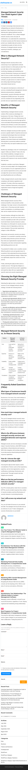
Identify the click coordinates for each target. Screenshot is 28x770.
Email (3, 656)
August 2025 (4, 731)
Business (3, 744)
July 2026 (3, 723)
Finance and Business (6, 747)
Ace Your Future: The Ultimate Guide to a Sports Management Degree (14, 531)
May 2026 (3, 726)
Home (2, 7)
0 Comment (14, 19)
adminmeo (10, 516)
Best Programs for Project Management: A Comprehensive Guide (13, 612)
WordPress (4, 752)
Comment (4, 631)
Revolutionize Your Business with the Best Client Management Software (13, 546)
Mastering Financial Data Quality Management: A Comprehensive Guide (13, 562)
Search (3, 679)
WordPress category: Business (9, 758)
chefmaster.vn (6, 3)
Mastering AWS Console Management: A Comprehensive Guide (14, 578)
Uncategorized (5, 749)
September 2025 (5, 729)
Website (3, 662)
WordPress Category (6, 755)
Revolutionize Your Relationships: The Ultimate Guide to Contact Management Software (13, 595)
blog (6, 7)
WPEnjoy (21, 766)
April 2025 (3, 734)
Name (3, 649)
